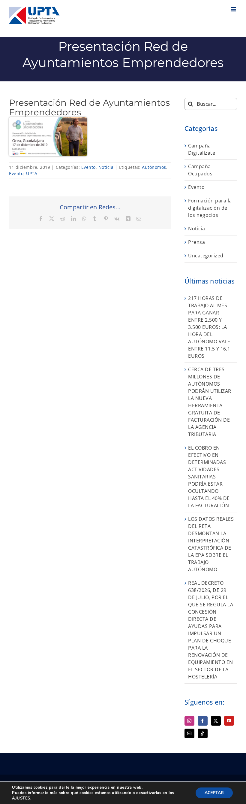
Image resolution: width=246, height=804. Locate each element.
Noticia (106, 167)
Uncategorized (206, 255)
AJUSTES (21, 798)
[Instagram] (189, 721)
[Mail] (189, 733)
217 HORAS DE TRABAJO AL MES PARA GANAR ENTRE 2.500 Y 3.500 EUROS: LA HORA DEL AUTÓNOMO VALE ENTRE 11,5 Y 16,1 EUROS (209, 327)
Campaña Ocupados (200, 170)
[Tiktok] (203, 733)
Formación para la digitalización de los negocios (210, 207)
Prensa (196, 242)
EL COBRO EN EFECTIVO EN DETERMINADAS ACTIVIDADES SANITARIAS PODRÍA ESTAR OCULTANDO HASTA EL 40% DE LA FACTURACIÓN (209, 476)
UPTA (31, 173)
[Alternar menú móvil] (234, 9)
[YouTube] (229, 721)
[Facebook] (203, 721)
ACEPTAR (214, 793)
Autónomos (154, 167)
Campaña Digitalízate (201, 149)
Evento (88, 167)
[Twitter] (216, 721)
